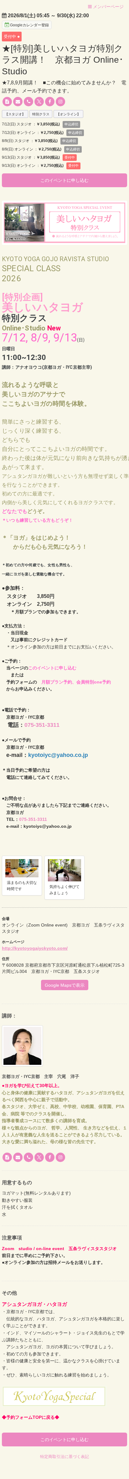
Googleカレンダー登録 (29, 25)
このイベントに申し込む (64, 180)
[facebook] (49, 101)
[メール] (18, 101)
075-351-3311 (41, 725)
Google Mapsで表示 (65, 985)
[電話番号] (28, 101)
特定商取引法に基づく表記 (64, 1456)
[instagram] (60, 101)
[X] (39, 101)
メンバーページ (108, 6)
